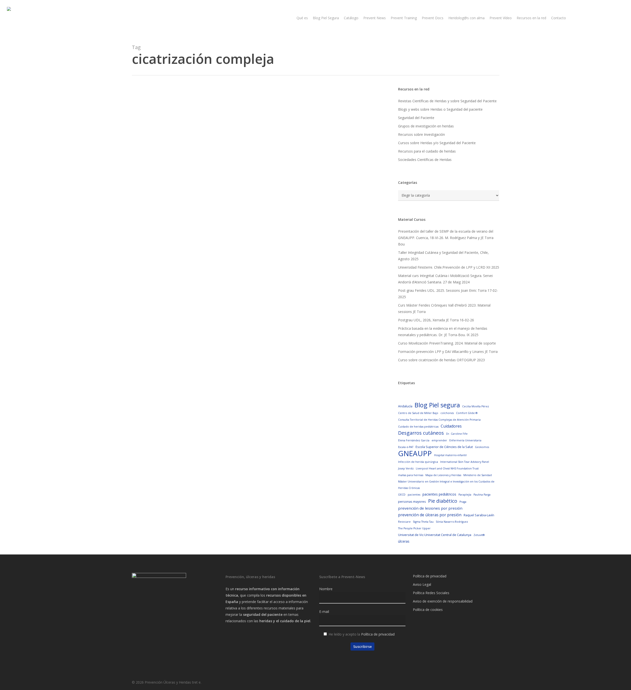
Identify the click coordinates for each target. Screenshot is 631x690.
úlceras (403, 541)
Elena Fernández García (413, 440)
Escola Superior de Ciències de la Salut (444, 447)
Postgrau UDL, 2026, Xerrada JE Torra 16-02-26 (436, 320)
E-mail (324, 611)
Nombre (326, 588)
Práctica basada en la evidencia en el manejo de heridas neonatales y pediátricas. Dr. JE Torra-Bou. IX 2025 (442, 331)
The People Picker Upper (414, 528)
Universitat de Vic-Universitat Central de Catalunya (434, 535)
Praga (462, 501)
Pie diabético (442, 501)
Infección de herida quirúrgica (418, 462)
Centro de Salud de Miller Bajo (418, 413)
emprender (439, 440)
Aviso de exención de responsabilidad (443, 601)
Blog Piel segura (437, 405)
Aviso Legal (422, 584)
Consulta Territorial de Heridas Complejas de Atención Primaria (439, 419)
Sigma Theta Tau (423, 521)
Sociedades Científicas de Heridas (425, 159)
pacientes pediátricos (439, 494)
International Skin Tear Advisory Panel (464, 462)
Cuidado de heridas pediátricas (418, 426)
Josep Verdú (406, 468)
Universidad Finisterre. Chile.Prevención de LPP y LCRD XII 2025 (448, 267)
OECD (401, 494)
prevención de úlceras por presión (429, 515)
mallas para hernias (410, 475)
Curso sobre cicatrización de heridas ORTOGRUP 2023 (441, 360)
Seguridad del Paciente (416, 117)
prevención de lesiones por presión (430, 508)
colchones (447, 413)
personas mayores (412, 501)
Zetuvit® (479, 535)
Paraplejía (464, 494)
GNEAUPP (415, 453)
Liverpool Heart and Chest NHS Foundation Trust (447, 468)
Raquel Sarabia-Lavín (479, 515)
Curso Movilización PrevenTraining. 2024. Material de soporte (447, 343)
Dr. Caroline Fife (457, 433)
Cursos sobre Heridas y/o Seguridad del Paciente (437, 142)
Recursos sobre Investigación (421, 134)
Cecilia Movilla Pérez (475, 406)
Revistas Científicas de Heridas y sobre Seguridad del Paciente (447, 101)
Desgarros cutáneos (421, 433)
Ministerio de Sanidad (477, 475)
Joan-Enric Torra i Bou (169, 218)
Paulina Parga (482, 494)
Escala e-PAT (405, 447)
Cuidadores (451, 426)
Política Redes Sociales (431, 592)
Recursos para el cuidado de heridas (427, 151)
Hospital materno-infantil (450, 455)
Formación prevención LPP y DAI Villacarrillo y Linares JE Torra (448, 351)
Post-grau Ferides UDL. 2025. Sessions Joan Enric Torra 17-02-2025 (448, 293)
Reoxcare (404, 521)
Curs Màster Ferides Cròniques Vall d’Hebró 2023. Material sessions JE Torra (444, 308)
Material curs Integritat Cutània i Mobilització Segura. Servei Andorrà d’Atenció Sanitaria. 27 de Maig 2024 (445, 278)
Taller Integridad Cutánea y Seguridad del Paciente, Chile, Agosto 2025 (443, 255)
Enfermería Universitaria (465, 440)
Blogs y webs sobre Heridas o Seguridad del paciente (440, 109)
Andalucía (405, 406)
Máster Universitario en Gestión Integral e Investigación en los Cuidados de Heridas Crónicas (446, 485)
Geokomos (482, 447)
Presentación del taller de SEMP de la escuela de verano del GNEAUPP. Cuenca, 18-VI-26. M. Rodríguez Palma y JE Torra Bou (445, 237)
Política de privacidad (378, 634)
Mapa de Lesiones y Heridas (443, 475)
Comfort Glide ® (466, 413)
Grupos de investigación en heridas (426, 126)
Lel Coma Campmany (169, 290)
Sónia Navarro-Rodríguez (452, 521)
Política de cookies (428, 609)
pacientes (414, 494)
